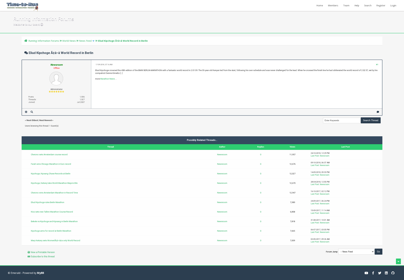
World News (69, 40)
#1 (377, 65)
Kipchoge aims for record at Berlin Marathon (51, 231)
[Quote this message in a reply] (378, 112)
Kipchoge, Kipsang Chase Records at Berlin (50, 173)
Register (380, 5)
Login (393, 5)
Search (367, 5)
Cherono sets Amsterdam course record (49, 154)
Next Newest (45, 120)
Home (319, 5)
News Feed (85, 40)
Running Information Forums (43, 40)
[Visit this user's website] (26, 112)
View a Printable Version (43, 252)
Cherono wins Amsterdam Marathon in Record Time (54, 193)
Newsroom (222, 154)
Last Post (315, 156)
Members (333, 5)
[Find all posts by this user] (32, 112)
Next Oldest (32, 120)
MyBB (40, 273)
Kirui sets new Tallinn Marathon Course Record (52, 212)
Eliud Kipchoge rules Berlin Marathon (47, 202)
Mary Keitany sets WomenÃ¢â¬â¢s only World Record (55, 240)
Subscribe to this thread (43, 256)
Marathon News (107, 79)
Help (356, 5)
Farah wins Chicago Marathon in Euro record (51, 164)
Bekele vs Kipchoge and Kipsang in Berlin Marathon (54, 221)
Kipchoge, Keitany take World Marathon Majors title (54, 183)
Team (346, 5)
